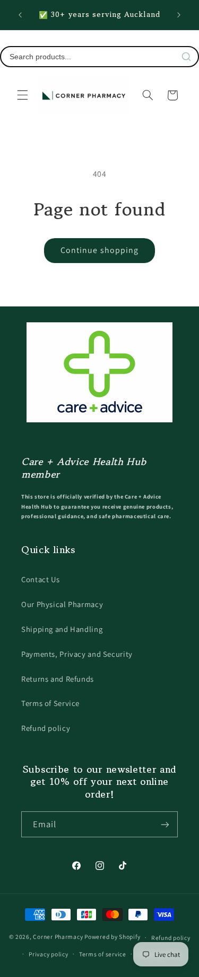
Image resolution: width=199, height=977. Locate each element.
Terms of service (102, 954)
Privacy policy (48, 954)
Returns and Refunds (57, 679)
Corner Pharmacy (58, 937)
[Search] (186, 56)
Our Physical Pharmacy (62, 604)
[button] (22, 95)
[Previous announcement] (20, 14)
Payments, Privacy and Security (77, 654)
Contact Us (40, 579)
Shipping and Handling (61, 629)
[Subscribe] (165, 824)
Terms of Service (50, 703)
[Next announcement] (179, 14)
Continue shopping (99, 250)
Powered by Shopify (112, 937)
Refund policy (45, 728)
